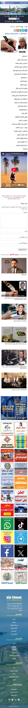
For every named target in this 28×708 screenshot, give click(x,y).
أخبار (14, 619)
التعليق (25, 212)
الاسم (25, 231)
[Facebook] (12, 21)
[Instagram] (7, 21)
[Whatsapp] (11, 21)
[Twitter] (9, 21)
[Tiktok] (5, 21)
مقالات (14, 658)
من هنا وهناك (14, 625)
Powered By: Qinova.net (14, 706)
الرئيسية (14, 689)
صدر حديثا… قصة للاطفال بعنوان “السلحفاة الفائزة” (16, 343)
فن (14, 643)
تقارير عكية (14, 628)
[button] (26, 30)
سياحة (14, 646)
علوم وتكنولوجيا (14, 677)
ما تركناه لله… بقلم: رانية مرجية (20, 321)
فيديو (14, 622)
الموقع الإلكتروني (23, 243)
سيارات (14, 652)
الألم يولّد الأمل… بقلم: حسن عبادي (19, 389)
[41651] (14, 3)
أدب (14, 668)
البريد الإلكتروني (23, 237)
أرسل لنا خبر (14, 692)
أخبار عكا (14, 631)
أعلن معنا (14, 695)
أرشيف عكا (14, 634)
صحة (14, 674)
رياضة (14, 649)
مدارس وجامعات (14, 655)
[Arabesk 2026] (14, 419)
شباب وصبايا (14, 671)
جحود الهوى (24, 274)
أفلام (14, 680)
